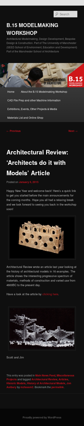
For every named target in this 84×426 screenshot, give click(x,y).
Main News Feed (45, 375)
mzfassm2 (26, 387)
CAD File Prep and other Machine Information (34, 100)
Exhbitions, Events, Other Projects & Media (32, 109)
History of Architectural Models (46, 383)
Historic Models (16, 383)
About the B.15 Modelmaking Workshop (44, 91)
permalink (57, 387)
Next (73, 131)
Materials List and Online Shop (25, 117)
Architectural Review (44, 379)
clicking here (50, 294)
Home (10, 91)
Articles (63, 379)
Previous (13, 131)
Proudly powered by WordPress (42, 417)
